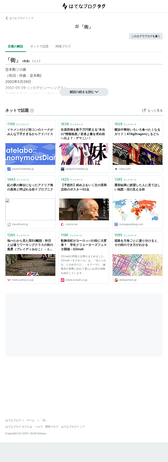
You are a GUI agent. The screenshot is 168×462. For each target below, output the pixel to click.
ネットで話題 (39, 46)
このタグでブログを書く (145, 36)
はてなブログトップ (73, 426)
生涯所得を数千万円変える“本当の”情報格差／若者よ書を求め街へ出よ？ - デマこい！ (83, 134)
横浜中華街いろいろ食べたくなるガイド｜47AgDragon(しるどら (137, 132)
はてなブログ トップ (21, 18)
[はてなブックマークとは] (32, 110)
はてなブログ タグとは (18, 426)
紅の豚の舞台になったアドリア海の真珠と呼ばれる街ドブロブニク (30, 187)
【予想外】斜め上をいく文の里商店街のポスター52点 (84, 187)
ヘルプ (39, 426)
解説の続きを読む (82, 92)
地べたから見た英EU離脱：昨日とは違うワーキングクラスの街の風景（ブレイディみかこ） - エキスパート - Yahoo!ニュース (30, 245)
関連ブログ (63, 46)
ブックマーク (18, 124)
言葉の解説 (15, 46)
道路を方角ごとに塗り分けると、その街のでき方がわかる (137, 243)
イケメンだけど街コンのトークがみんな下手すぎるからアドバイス (30, 132)
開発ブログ (51, 426)
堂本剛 (10, 69)
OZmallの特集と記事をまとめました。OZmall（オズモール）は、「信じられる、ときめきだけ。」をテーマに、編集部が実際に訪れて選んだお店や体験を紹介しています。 (83, 265)
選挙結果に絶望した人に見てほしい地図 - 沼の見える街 (137, 187)
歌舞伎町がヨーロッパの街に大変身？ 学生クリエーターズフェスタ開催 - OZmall (84, 245)
